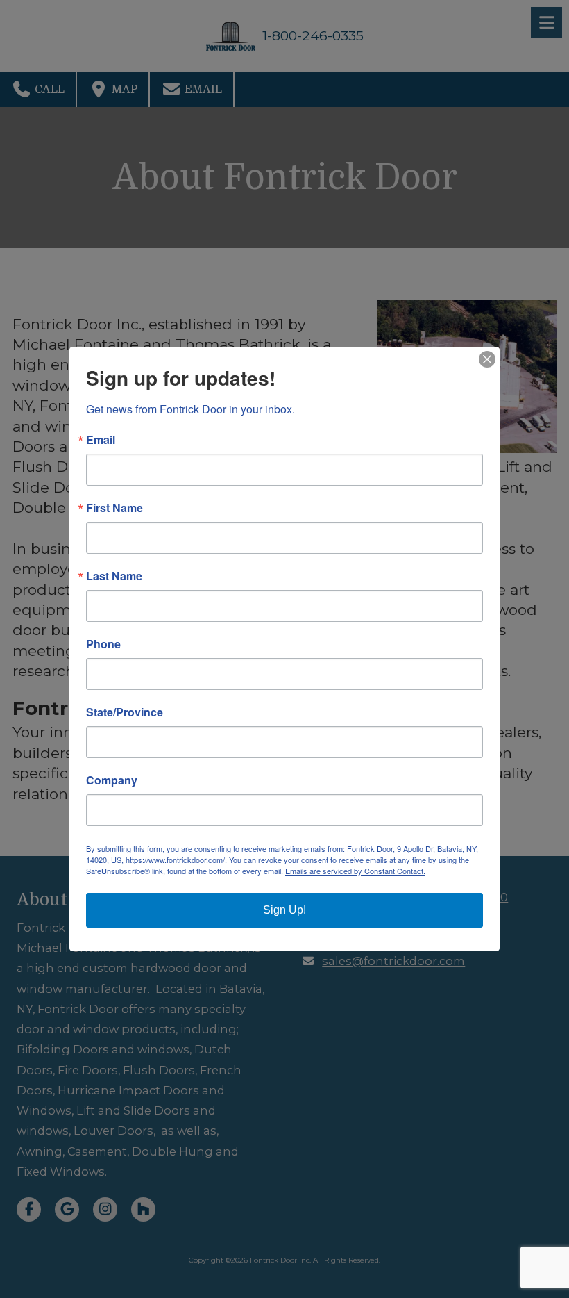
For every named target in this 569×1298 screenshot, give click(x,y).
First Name (114, 508)
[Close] (487, 359)
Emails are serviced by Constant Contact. (355, 870)
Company (111, 780)
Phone (103, 644)
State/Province (124, 712)
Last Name (114, 576)
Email (100, 439)
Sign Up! (284, 910)
